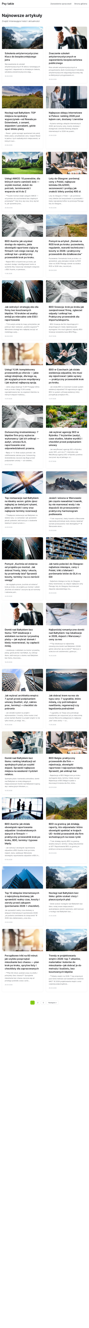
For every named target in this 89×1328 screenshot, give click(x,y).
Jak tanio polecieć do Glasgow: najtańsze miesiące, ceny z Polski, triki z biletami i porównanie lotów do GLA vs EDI (66, 570)
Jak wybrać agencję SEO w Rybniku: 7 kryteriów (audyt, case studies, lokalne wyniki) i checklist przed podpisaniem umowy (65, 438)
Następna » (52, 1003)
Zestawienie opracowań (61, 4)
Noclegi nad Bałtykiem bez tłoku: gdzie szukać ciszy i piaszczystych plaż (63, 896)
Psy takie (8, 3)
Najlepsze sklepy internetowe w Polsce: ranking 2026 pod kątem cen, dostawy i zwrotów (66, 116)
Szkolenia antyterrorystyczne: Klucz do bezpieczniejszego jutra (22, 56)
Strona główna (80, 4)
